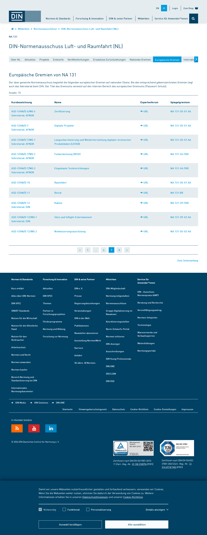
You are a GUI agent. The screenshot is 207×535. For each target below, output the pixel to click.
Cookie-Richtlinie (133, 497)
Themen (47, 303)
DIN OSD (110, 381)
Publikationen (81, 325)
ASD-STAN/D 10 (20, 182)
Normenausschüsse (45, 28)
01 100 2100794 (139, 464)
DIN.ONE (110, 366)
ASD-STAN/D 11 (20, 192)
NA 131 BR (176, 192)
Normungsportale (146, 350)
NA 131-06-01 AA (180, 182)
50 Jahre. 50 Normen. (85, 362)
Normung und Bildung (54, 328)
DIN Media (20, 402)
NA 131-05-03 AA (180, 231)
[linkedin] (51, 428)
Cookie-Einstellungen (165, 409)
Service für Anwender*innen (171, 18)
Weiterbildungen (146, 343)
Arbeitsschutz (18, 347)
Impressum (187, 409)
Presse (78, 295)
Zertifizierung (62, 111)
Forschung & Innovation (90, 18)
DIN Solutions (41, 402)
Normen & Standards (58, 18)
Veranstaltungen (82, 310)
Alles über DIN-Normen (23, 295)
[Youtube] (34, 428)
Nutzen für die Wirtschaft (24, 318)
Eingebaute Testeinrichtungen (71, 168)
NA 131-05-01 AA (180, 111)
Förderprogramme (52, 321)
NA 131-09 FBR (179, 202)
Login (175, 8)
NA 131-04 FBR (179, 153)
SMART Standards (20, 310)
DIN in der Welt (82, 318)
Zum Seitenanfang (187, 260)
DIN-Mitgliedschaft (115, 288)
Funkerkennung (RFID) (67, 153)
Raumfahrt (60, 182)
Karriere (78, 347)
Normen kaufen (19, 369)
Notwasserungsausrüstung (70, 231)
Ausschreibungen (115, 351)
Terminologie (144, 324)
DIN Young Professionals (118, 358)
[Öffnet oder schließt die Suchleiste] (193, 18)
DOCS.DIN (111, 373)
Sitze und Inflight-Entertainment (73, 217)
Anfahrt (78, 355)
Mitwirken (143, 18)
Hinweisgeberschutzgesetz (93, 409)
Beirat (57, 192)
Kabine (58, 202)
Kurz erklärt (17, 288)
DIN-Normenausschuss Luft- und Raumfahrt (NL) (89, 28)
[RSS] (17, 428)
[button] (157, 510)
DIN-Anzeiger (113, 343)
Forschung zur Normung (55, 336)
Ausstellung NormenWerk (87, 340)
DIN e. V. (78, 288)
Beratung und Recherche (150, 302)
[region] (103, 502)
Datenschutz (118, 409)
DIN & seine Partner (120, 18)
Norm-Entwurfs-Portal (117, 328)
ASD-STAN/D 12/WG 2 (24, 231)
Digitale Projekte (64, 125)
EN (157, 8)
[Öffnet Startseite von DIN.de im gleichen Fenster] (24, 15)
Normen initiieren (115, 336)
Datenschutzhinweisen (95, 497)
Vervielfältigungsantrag (149, 310)
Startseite (67, 409)
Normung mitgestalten (117, 295)
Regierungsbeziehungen (87, 303)
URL (145, 111)
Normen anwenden (21, 362)
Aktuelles (48, 288)
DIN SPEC (16, 303)
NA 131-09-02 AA (180, 217)
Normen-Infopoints (147, 317)
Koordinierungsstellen (117, 321)
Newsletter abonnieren (86, 332)
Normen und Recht (21, 354)
